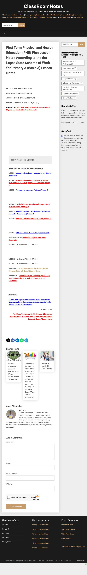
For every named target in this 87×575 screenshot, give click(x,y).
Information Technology (72, 83)
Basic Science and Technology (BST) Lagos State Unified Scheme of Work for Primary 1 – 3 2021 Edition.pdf (29, 278)
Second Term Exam (68, 529)
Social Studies (69, 98)
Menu (4, 34)
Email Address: (11, 474)
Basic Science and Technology (69, 63)
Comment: (9, 442)
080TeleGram (78, 17)
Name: (8, 463)
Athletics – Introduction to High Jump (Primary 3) (33, 219)
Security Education (70, 94)
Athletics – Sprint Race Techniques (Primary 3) (32, 233)
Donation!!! (6, 537)
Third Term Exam (67, 534)
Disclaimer (5, 533)
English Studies (69, 79)
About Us (5, 525)
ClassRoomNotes (43, 6)
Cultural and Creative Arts (72, 73)
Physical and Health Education (70, 88)
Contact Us (6, 529)
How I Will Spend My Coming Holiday (60, 15)
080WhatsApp (65, 17)
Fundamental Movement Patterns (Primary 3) (32, 190)
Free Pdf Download (45, 17)
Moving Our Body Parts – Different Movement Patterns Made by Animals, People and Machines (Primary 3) (29, 182)
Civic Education (69, 68)
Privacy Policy (6, 542)
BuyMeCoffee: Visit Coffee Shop (72, 122)
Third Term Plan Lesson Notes (13, 15)
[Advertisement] (30, 129)
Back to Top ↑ (80, 560)
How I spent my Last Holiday (35, 15)
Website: (9, 484)
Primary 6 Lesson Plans (40, 548)
